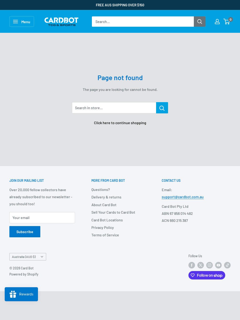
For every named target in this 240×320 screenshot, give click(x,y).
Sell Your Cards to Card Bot (113, 212)
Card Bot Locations (107, 220)
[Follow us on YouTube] (218, 265)
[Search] (200, 21)
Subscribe (24, 231)
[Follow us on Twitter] (200, 265)
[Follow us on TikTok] (227, 265)
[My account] (217, 21)
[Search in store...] (162, 107)
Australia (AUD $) (24, 257)
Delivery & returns (106, 197)
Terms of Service (105, 235)
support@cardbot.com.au (183, 196)
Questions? (100, 189)
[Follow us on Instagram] (209, 265)
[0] (227, 21)
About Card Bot (103, 204)
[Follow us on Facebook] (191, 265)
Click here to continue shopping (120, 122)
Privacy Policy (102, 227)
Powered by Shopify (23, 274)
